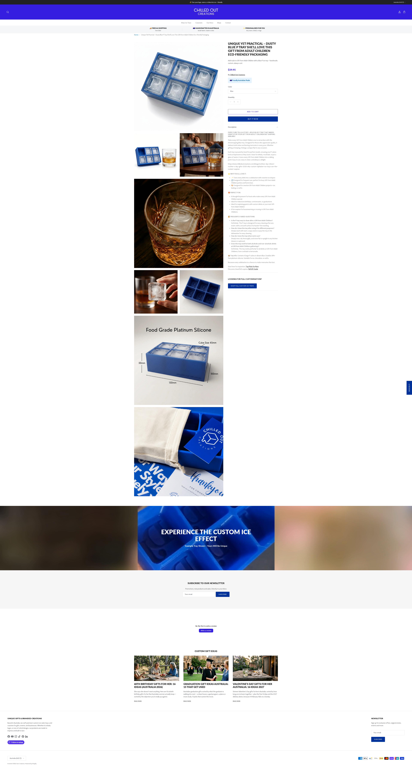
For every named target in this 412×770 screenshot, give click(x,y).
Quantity (231, 97)
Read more (138, 701)
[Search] (7, 12)
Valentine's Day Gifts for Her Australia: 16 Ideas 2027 (252, 685)
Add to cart (253, 112)
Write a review (206, 631)
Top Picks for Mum (252, 267)
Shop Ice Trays (186, 23)
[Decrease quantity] (230, 101)
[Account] (399, 12)
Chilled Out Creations (237, 75)
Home (136, 35)
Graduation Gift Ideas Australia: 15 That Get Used (205, 685)
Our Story (210, 23)
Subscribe (223, 594)
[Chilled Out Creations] (206, 12)
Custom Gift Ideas (206, 651)
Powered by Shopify (30, 763)
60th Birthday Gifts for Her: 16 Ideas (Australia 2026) (155, 685)
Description (232, 127)
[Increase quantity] (238, 101)
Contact (228, 23)
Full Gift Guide (253, 269)
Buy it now (253, 119)
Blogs (219, 23)
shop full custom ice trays (242, 286)
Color (230, 87)
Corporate (198, 23)
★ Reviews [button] (409, 388)
